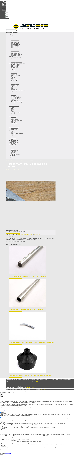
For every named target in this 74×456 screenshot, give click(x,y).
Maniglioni (13, 152)
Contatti (4, 6)
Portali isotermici (12, 155)
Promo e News (4, 3)
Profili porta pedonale (15, 65)
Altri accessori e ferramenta (14, 106)
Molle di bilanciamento (13, 91)
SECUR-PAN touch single (15, 52)
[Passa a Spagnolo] (7, 18)
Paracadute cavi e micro (15, 112)
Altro (10, 34)
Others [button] (1, 448)
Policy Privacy (44, 389)
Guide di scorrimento (12, 81)
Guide (12, 86)
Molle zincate (13, 95)
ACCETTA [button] (2, 392)
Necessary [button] (2, 411)
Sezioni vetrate (11, 56)
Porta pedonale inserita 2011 (16, 70)
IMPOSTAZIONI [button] (11, 392)
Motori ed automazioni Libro (14, 140)
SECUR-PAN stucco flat (15, 43)
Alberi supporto (14, 92)
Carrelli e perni (13, 138)
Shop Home (8, 160)
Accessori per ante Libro (13, 147)
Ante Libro (10, 130)
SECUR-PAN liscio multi (15, 42)
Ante (12, 131)
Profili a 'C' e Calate (14, 85)
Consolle (12, 110)
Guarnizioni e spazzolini (15, 154)
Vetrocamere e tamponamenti (16, 58)
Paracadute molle (14, 100)
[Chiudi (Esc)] (3, 454)
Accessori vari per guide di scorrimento (18, 90)
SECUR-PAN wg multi (15, 48)
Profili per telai (13, 135)
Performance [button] (2, 428)
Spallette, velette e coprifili (14, 127)
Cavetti (12, 111)
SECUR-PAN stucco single (15, 44)
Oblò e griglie (13, 151)
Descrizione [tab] (11, 236)
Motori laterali (13, 117)
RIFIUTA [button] (5, 392)
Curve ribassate (14, 89)
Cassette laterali (14, 73)
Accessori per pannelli (13, 72)
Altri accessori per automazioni (16, 120)
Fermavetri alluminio (15, 59)
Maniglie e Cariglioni (14, 150)
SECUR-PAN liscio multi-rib (16, 55)
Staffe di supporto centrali (16, 98)
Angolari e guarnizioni (15, 84)
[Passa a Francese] (6, 16)
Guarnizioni (13, 77)
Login (3, 8)
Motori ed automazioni (13, 116)
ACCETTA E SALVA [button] (3, 452)
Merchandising (11, 157)
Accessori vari (13, 114)
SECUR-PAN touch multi (15, 53)
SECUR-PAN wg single (15, 47)
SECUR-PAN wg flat (14, 46)
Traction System (14, 103)
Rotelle (12, 107)
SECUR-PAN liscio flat (15, 40)
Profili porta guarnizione (15, 75)
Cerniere (12, 108)
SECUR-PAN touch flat (15, 51)
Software (12, 158)
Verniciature (13, 132)
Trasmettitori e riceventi (15, 125)
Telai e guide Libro (12, 134)
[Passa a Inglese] (6, 12)
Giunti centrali (13, 94)
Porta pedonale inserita (15, 64)
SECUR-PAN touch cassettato (16, 54)
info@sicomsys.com (30, 387)
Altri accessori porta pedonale (16, 69)
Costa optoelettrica (14, 123)
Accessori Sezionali (37, 234)
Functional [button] (2, 421)
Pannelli (10, 36)
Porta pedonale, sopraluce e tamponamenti (17, 63)
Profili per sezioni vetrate (15, 61)
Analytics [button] (1, 432)
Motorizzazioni (13, 141)
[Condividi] (2, 454)
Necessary (3, 412)
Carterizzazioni (13, 146)
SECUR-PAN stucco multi (15, 45)
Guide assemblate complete (16, 83)
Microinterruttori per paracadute (17, 101)
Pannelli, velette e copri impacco (17, 133)
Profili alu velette (14, 128)
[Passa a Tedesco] (6, 14)
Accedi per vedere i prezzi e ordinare (13, 233)
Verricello (13, 118)
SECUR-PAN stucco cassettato (16, 50)
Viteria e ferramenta (15, 113)
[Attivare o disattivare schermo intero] (1, 454)
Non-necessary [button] (3, 416)
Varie (12, 35)
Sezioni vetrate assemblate (16, 57)
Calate (12, 87)
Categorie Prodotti (14, 160)
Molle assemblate (14, 105)
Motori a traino (13, 121)
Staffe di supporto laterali (16, 97)
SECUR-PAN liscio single (15, 41)
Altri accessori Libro (12, 144)
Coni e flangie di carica (15, 96)
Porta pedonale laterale (15, 67)
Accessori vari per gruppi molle (16, 102)
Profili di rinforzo (14, 74)
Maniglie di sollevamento (15, 80)
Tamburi (12, 99)
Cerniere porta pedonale (15, 66)
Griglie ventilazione (14, 79)
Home (3, 1)
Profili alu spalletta (14, 129)
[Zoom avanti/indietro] (0, 454)
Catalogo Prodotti (4, 5)
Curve (12, 88)
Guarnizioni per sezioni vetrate (16, 62)
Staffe (12, 139)
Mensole (12, 109)
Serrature (13, 76)
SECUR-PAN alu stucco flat (16, 39)
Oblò (12, 78)
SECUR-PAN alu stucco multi (16, 37)
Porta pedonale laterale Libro (14, 142)
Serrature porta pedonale (16, 68)
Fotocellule (13, 122)
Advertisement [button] (2, 445)
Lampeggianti (13, 124)
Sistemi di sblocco (14, 119)
